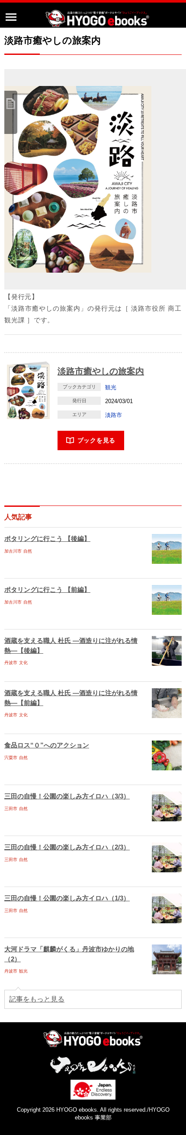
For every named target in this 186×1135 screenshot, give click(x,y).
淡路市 (113, 415)
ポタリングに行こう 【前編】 (47, 589)
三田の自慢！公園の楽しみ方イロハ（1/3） (67, 898)
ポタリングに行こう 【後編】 (47, 538)
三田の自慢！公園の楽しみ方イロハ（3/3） (67, 796)
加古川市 (13, 551)
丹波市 (10, 662)
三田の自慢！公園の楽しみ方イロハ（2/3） (67, 847)
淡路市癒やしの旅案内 (101, 371)
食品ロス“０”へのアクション (46, 745)
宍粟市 (10, 757)
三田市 (10, 808)
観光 (110, 387)
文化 (23, 662)
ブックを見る (96, 440)
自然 (27, 551)
